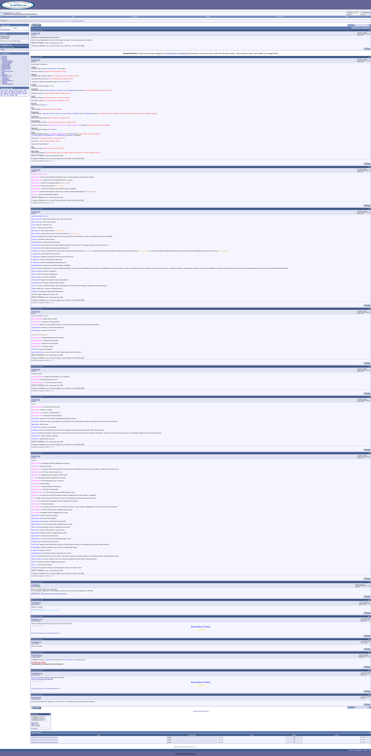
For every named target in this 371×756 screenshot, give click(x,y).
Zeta (25, 90)
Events (3, 73)
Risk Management (6, 65)
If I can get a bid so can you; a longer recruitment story (45, 633)
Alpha (2, 90)
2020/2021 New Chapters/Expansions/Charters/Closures (44, 742)
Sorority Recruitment (7, 60)
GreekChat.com (359, 750)
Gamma (11, 90)
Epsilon (21, 90)
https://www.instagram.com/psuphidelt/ (42, 679)
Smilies (33, 723)
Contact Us (351, 750)
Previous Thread (197, 711)
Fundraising (4, 74)
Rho (12, 93)
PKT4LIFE (35, 655)
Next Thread (205, 711)
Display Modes (365, 27)
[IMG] (32, 724)
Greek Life (17, 12)
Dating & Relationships (7, 80)
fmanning (35, 697)
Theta (5, 92)
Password (349, 14)
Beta (6, 90)
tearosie (18, 40)
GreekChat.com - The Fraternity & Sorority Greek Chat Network (49, 593)
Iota (9, 92)
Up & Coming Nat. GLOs (7, 71)
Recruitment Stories (6, 63)
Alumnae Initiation (6, 64)
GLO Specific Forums (7, 88)
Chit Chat (4, 76)
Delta (16, 90)
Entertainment (5, 79)
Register (28, 16)
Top (369, 750)
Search (347, 16)
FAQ (73, 16)
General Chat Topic (76, 20)
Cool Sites (4, 81)
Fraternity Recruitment (7, 61)
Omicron (5, 93)
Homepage (4, 56)
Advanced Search (6, 29)
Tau (21, 93)
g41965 (2, 49)
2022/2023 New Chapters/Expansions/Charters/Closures (44, 737)
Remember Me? (366, 12)
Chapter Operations (6, 66)
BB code (33, 722)
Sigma (16, 93)
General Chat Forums (7, 75)
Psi (8, 95)
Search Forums (5, 25)
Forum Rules (34, 728)
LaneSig (34, 33)
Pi (9, 93)
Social (3, 72)
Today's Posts (280, 16)
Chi (5, 95)
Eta (2, 92)
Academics (4, 82)
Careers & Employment (7, 83)
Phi (2, 95)
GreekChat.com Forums (8, 12)
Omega (12, 95)
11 (362, 25)
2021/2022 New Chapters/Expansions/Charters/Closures (44, 739)
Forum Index (5, 57)
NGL (16, 95)
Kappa (13, 92)
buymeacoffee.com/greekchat (177, 53)
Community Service (6, 68)
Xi (1, 93)
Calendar (208, 16)
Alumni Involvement (6, 67)
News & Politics (5, 78)
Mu (23, 92)
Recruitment (4, 59)
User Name (349, 12)
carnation (35, 642)
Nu (25, 92)
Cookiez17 (35, 619)
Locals (3, 70)
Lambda (18, 92)
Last (366, 25)
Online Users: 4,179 (7, 45)
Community (134, 16)
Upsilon (25, 93)
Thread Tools (355, 27)
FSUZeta (35, 603)
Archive (366, 750)
